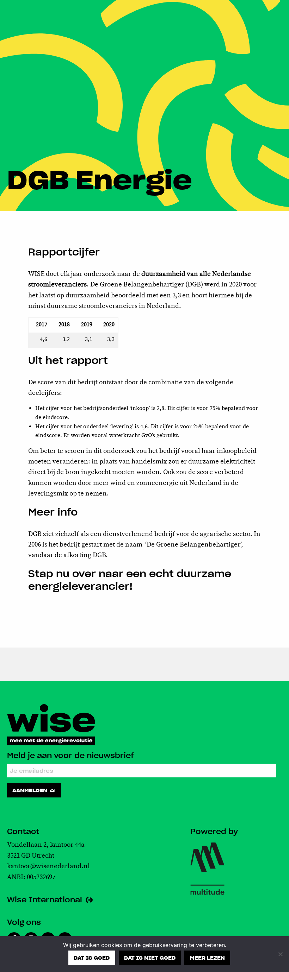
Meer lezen (207, 957)
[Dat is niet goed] (280, 954)
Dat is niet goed (150, 957)
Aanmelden (30, 790)
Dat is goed (92, 957)
